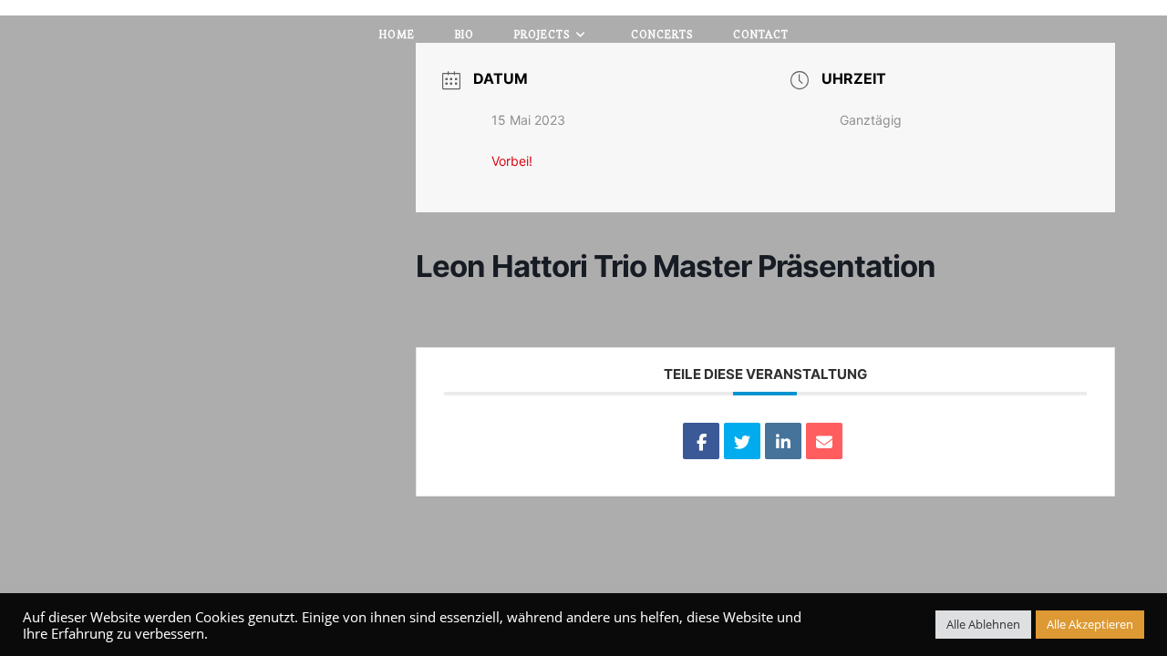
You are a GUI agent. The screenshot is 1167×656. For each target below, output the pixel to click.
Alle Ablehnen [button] (983, 624)
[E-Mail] (824, 441)
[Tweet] (742, 441)
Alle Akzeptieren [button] (1090, 624)
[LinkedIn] (783, 441)
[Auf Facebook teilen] (701, 441)
